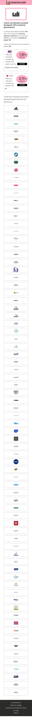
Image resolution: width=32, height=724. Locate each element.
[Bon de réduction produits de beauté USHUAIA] (16, 646)
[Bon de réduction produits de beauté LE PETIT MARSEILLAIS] (16, 392)
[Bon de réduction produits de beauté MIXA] (16, 423)
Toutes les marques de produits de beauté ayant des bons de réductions (16, 99)
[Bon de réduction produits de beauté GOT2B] (16, 315)
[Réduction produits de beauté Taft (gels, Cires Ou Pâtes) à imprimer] (11, 59)
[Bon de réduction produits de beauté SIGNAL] (16, 599)
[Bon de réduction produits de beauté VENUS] (16, 669)
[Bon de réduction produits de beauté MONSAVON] (16, 431)
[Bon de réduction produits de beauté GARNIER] (16, 292)
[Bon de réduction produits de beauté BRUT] (16, 162)
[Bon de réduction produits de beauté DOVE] (16, 239)
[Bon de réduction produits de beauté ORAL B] (16, 484)
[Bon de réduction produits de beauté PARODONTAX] (16, 515)
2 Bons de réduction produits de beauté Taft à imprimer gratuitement (16, 25)
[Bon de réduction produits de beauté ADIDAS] (16, 108)
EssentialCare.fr (16, 702)
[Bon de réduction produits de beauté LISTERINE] (16, 400)
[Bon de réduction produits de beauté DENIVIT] (16, 208)
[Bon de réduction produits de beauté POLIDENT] (16, 530)
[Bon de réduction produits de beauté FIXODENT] (16, 277)
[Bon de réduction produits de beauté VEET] (16, 661)
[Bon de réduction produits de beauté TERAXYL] (16, 630)
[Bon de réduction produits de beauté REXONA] (16, 553)
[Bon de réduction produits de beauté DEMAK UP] (16, 200)
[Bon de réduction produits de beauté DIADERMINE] (16, 231)
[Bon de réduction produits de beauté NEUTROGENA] (16, 454)
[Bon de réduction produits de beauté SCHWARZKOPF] (16, 584)
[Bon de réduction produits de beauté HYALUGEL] (16, 346)
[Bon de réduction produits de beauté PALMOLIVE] (16, 507)
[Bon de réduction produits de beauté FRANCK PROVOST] (16, 285)
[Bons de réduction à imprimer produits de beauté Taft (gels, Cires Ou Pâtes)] (16, 52)
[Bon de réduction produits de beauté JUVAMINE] (16, 369)
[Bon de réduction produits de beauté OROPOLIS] (16, 492)
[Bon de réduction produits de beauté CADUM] (16, 169)
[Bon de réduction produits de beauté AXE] (16, 116)
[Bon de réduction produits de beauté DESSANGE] (16, 223)
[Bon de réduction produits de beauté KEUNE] (16, 377)
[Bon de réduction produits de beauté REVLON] (16, 546)
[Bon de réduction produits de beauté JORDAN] (16, 361)
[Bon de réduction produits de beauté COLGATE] (16, 185)
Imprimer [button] (22, 64)
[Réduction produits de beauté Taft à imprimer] (11, 82)
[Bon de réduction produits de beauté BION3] (16, 154)
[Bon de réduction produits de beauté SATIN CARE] (16, 576)
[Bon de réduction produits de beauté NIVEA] (16, 461)
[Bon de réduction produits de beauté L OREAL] (16, 384)
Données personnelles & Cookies (16, 707)
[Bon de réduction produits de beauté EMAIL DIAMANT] (16, 262)
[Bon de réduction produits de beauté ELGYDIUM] (16, 246)
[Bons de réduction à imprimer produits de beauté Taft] (16, 76)
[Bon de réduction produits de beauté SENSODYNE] (16, 592)
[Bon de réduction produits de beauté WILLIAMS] (16, 676)
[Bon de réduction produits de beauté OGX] (16, 469)
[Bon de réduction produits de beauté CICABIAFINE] (16, 177)
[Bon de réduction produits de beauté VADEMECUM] (16, 653)
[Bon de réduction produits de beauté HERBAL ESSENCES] (16, 331)
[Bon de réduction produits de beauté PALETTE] (16, 500)
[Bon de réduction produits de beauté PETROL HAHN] (16, 523)
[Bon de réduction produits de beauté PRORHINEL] (16, 538)
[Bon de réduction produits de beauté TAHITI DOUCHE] (16, 623)
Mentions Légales (16, 705)
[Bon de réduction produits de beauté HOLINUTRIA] (16, 338)
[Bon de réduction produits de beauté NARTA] (16, 446)
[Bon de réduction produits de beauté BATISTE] (16, 123)
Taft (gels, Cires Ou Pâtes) (11, 67)
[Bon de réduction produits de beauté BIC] (16, 139)
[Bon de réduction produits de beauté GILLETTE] (16, 300)
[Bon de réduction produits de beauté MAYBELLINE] (16, 415)
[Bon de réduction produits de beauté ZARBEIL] (16, 684)
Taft (6, 88)
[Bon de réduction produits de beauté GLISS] (16, 308)
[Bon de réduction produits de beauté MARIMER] (16, 408)
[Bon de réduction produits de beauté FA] (16, 269)
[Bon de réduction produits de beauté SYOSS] (16, 615)
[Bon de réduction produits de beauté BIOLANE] (16, 146)
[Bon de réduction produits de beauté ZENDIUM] (16, 692)
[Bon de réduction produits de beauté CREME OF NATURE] (16, 192)
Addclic (16, 713)
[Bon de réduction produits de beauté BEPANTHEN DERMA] (16, 131)
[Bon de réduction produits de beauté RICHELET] (16, 561)
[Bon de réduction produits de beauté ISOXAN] (16, 354)
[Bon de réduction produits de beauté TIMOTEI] (16, 638)
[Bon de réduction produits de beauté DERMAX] (16, 216)
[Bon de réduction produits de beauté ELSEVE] (16, 254)
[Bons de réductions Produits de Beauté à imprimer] (16, 2)
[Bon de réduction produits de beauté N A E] (16, 438)
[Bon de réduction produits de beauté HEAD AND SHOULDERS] (16, 323)
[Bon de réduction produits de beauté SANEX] (16, 569)
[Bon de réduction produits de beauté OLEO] (16, 477)
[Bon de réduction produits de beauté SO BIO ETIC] (16, 607)
